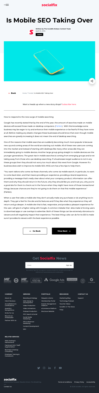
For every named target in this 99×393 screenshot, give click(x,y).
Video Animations (29, 308)
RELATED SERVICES (12, 337)
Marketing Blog (65, 298)
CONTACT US (83, 294)
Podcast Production (30, 311)
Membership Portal (48, 301)
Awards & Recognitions (9, 309)
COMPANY (8, 294)
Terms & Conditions (65, 382)
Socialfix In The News (67, 307)
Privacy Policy (79, 382)
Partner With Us (10, 320)
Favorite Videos (65, 304)
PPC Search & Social (30, 314)
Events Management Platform (48, 304)
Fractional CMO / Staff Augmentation (12, 346)
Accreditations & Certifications (10, 304)
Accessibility (90, 382)
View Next (62, 231)
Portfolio (45, 294)
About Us (8, 298)
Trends (39, 34)
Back (13, 93)
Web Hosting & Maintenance (10, 341)
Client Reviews (10, 301)
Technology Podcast (67, 301)
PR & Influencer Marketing (28, 322)
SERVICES (26, 294)
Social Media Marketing (27, 318)
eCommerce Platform (48, 308)
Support (81, 298)
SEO (24, 329)
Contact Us (8, 386)
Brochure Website (47, 311)
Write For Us (9, 313)
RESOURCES (64, 294)
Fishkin (58, 126)
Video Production (29, 305)
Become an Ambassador (9, 316)
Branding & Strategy (30, 298)
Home (24, 93)
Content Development (31, 326)
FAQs (61, 310)
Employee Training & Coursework (12, 355)
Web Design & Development (28, 302)
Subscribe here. (69, 104)
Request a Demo (47, 298)
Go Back (37, 231)
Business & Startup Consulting (11, 350)
